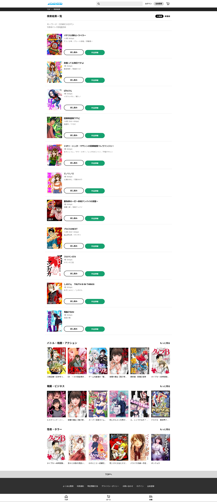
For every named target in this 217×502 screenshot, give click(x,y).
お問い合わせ (128, 486)
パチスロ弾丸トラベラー (75, 35)
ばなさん (68, 90)
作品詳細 (94, 52)
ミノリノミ (69, 173)
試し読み (73, 52)
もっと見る (165, 343)
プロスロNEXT (71, 229)
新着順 (167, 16)
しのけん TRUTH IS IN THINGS (79, 284)
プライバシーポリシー (110, 486)
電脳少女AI (69, 312)
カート (108, 500)
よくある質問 (68, 486)
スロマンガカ (70, 256)
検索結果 (57, 9)
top (48, 9)
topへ (108, 474)
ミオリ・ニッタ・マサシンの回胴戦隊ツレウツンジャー (89, 146)
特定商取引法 (92, 486)
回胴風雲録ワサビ (72, 118)
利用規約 (80, 486)
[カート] (167, 3)
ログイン (148, 4)
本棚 (150, 500)
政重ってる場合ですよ (74, 63)
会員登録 (158, 4)
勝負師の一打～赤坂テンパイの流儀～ (81, 201)
